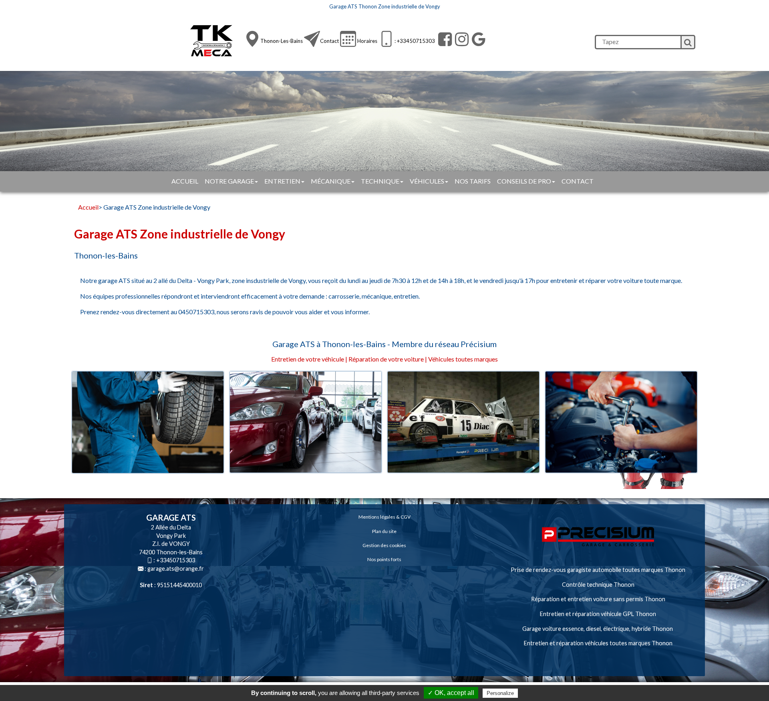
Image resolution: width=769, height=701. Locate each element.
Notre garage (229, 181)
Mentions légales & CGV (384, 517)
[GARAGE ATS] (213, 41)
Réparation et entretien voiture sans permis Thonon (598, 599)
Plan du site (384, 531)
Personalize (500, 693)
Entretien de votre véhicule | (309, 359)
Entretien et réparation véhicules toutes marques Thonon (598, 643)
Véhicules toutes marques (463, 359)
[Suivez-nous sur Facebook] (444, 39)
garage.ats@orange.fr (175, 568)
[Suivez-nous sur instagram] (461, 39)
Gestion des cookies (384, 545)
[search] (637, 42)
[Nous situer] (252, 39)
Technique (380, 181)
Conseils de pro (524, 181)
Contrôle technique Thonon (598, 584)
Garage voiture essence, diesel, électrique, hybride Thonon (598, 628)
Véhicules (427, 181)
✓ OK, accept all (451, 692)
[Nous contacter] (312, 39)
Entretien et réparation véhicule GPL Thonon (598, 613)
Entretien (282, 181)
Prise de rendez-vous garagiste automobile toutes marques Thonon (598, 569)
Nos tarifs (473, 181)
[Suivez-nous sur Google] (477, 39)
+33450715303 (175, 560)
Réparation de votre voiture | (387, 359)
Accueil (184, 181)
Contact (329, 41)
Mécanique (330, 181)
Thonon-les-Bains (281, 41)
